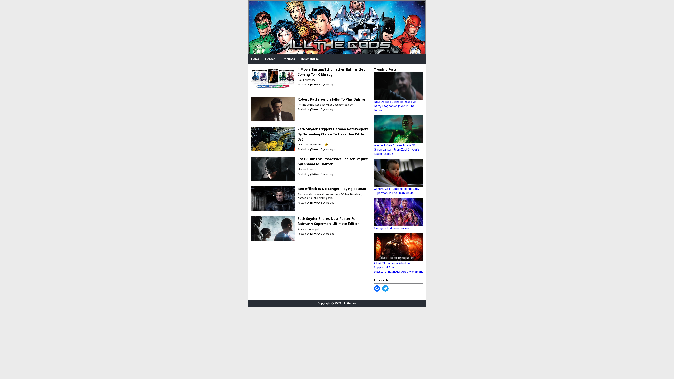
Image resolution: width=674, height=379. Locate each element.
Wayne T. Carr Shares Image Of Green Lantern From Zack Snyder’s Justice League (396, 149)
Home (255, 59)
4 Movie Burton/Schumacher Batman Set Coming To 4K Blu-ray (331, 72)
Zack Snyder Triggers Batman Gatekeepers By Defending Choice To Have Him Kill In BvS (333, 134)
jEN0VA (314, 84)
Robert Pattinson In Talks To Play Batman (332, 99)
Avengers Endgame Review (391, 228)
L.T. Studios (349, 303)
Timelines (288, 59)
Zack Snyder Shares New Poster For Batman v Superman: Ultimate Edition (328, 221)
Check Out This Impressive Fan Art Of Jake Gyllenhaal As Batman (333, 161)
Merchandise (309, 59)
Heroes (270, 59)
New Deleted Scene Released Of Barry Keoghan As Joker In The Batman (395, 106)
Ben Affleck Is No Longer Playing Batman (332, 188)
